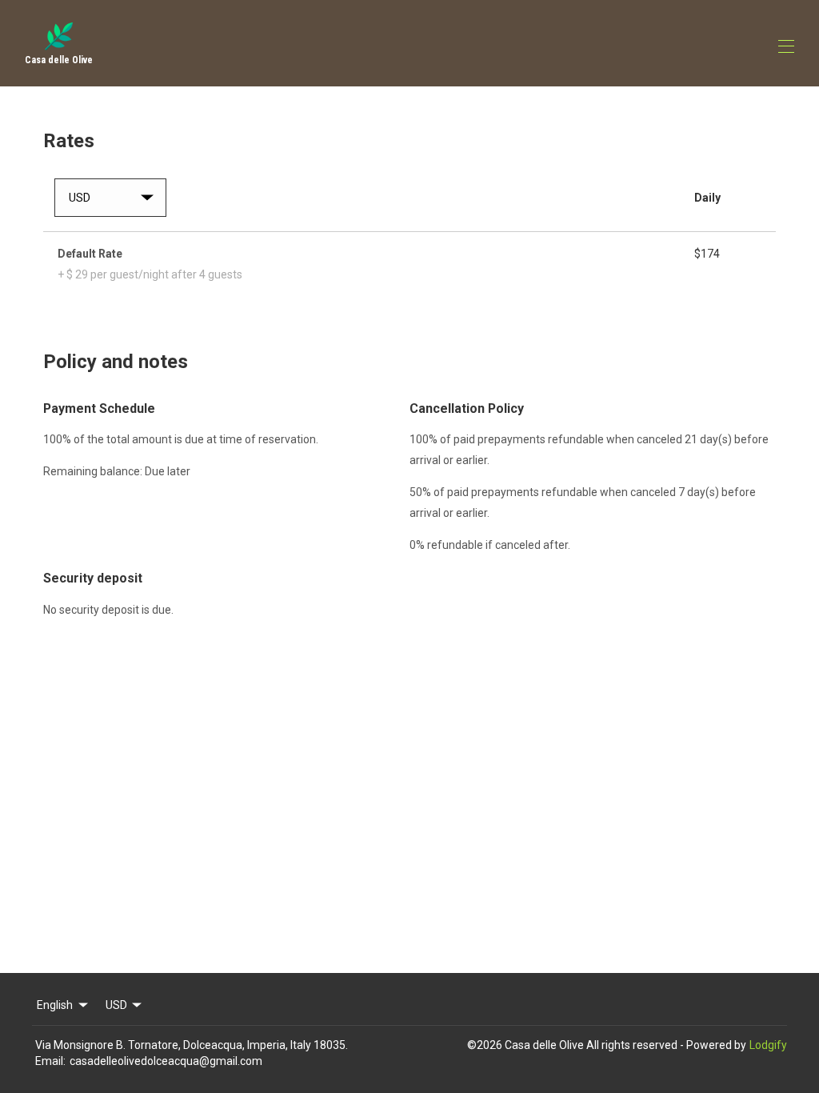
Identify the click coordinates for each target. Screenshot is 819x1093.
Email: (50, 1061)
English (55, 1005)
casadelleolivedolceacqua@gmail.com (166, 1061)
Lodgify (768, 1045)
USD (116, 1005)
